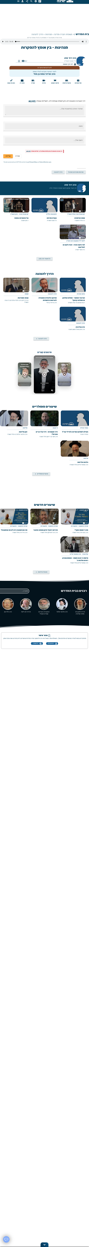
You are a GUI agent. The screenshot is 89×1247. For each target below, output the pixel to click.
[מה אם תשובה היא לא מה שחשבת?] (14, 523)
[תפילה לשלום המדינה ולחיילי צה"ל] (75, 424)
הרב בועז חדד (84, 533)
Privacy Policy (33, 162)
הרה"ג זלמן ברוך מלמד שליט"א (19, 300)
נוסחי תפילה (84, 428)
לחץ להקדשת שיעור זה (44, 68)
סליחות (25, 428)
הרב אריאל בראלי (51, 303)
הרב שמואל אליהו (83, 465)
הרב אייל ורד (23, 533)
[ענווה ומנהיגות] (16, 292)
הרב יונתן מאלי (80, 329)
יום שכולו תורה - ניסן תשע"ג (19, 214)
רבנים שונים (81, 303)
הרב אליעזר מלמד (22, 434)
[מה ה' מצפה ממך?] (75, 523)
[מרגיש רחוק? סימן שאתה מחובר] (44, 523)
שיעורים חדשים (44, 505)
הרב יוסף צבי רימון (52, 437)
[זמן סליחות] (14, 424)
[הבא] (74, 374)
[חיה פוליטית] (73, 320)
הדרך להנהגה (58, 172)
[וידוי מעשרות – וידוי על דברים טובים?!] (44, 425)
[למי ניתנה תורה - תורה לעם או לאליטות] (73, 239)
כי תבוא (55, 428)
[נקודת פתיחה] (44, 211)
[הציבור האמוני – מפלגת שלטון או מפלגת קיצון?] (73, 292)
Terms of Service (44, 162)
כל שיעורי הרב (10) (44, 259)
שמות (26, 294)
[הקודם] (15, 374)
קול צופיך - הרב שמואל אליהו (79, 554)
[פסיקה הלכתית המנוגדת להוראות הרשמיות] (44, 292)
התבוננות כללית (51, 214)
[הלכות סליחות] (75, 455)
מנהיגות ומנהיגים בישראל (75, 172)
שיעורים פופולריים (44, 407)
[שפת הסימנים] (73, 211)
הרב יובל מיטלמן (53, 533)
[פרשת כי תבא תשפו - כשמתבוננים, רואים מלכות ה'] (75, 552)
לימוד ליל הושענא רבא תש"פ (75, 241)
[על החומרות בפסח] (16, 211)
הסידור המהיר (84, 434)
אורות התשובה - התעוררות (79, 526)
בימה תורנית (81, 294)
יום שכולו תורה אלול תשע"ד (76, 214)
